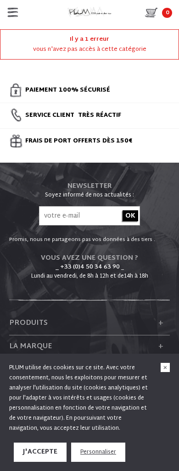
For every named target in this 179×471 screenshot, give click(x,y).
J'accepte (40, 452)
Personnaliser (98, 452)
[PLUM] (89, 12)
